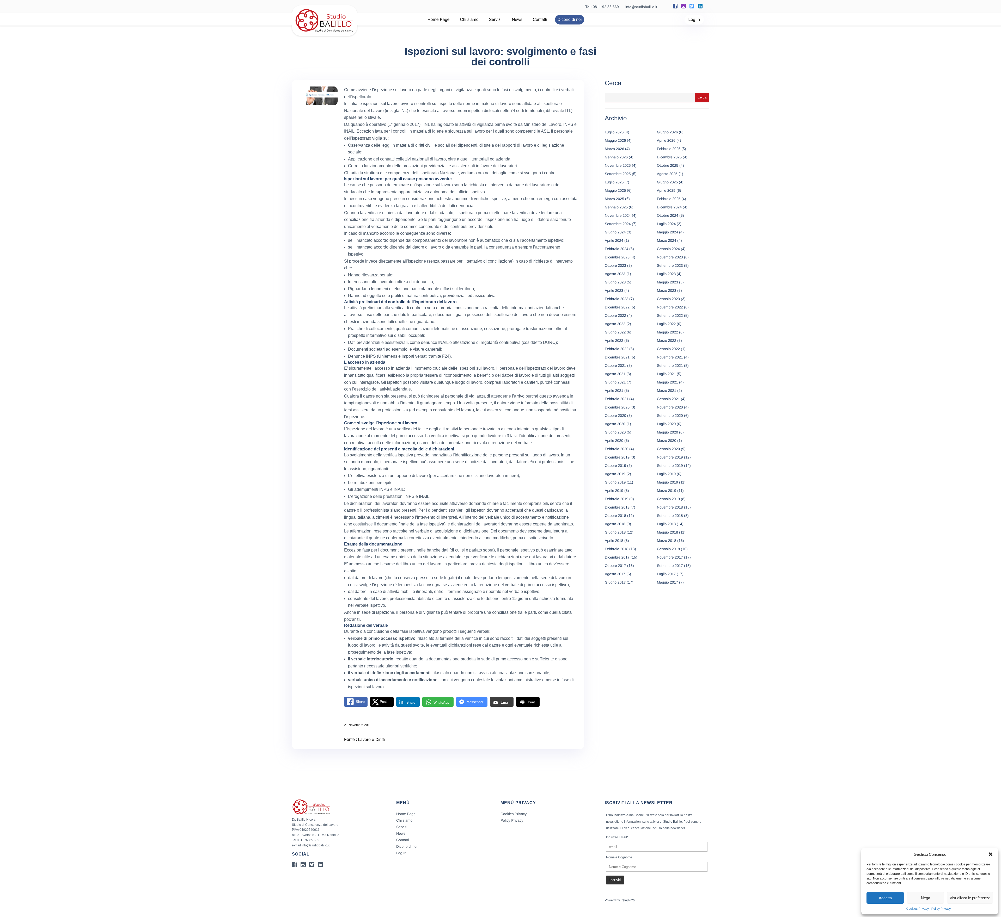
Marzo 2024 (666, 240)
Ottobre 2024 (667, 215)
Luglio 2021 (666, 374)
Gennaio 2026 (616, 157)
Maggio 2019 (667, 482)
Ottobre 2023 (615, 265)
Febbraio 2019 (616, 499)
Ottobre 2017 (615, 565)
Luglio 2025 (614, 182)
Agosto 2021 (615, 374)
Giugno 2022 (615, 332)
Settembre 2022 (670, 315)
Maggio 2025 (615, 190)
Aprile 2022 (614, 340)
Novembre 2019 (670, 457)
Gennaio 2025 (616, 207)
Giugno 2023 (615, 282)
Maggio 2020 (667, 432)
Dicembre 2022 (617, 307)
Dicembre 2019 (617, 457)
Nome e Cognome (619, 857)
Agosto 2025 (667, 174)
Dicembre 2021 (617, 357)
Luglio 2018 (666, 524)
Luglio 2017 (666, 574)
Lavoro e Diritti (371, 740)
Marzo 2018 (666, 540)
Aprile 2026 (666, 140)
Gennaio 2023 (668, 299)
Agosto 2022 (615, 324)
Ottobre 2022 (615, 315)
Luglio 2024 (666, 224)
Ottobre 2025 (667, 165)
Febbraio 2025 (668, 199)
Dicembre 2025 (669, 157)
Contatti (540, 19)
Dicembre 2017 (617, 557)
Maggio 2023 (667, 282)
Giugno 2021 (615, 382)
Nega (925, 898)
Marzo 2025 (614, 199)
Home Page (439, 19)
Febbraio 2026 (668, 149)
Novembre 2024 (618, 215)
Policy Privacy (941, 908)
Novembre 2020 (670, 407)
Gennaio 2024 (668, 249)
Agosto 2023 (615, 274)
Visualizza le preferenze (970, 898)
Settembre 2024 (618, 224)
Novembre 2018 (670, 507)
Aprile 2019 (614, 490)
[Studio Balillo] (325, 34)
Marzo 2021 (666, 390)
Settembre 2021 (670, 365)
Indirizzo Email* (617, 837)
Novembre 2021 (670, 357)
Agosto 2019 (615, 474)
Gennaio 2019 (668, 499)
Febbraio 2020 (616, 449)
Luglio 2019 (666, 474)
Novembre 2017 (670, 557)
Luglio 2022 (666, 324)
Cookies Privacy (917, 908)
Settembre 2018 (670, 515)
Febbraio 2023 (616, 299)
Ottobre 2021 (615, 365)
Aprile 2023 (614, 290)
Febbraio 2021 (616, 399)
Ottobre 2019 (615, 465)
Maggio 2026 (615, 140)
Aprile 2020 (614, 440)
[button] (990, 854)
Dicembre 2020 (617, 407)
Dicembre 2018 (617, 507)
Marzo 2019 (666, 490)
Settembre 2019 (670, 465)
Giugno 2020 (615, 432)
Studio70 (628, 900)
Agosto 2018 (615, 524)
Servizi (495, 19)
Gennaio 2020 (668, 449)
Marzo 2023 (666, 290)
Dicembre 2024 (669, 207)
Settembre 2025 (618, 174)
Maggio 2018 (667, 532)
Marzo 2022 (666, 340)
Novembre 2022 (670, 307)
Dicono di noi (570, 19)
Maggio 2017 (667, 582)
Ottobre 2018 (615, 515)
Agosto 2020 (615, 424)
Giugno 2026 (667, 132)
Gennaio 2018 (668, 549)
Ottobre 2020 (615, 415)
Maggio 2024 (667, 232)
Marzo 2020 (666, 440)
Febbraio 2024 (616, 249)
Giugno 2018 (615, 532)
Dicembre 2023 (617, 257)
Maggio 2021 (667, 382)
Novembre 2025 (618, 165)
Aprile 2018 (614, 540)
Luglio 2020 (666, 424)
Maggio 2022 (667, 332)
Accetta (885, 898)
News (517, 19)
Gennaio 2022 (668, 349)
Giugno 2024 (615, 232)
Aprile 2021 (614, 390)
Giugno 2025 (667, 182)
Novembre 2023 (670, 257)
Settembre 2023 (670, 265)
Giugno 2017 (615, 582)
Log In (694, 19)
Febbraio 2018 (616, 549)
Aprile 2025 (666, 190)
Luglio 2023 (666, 274)
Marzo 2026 (614, 149)
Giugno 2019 (615, 482)
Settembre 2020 (670, 415)
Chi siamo (469, 19)
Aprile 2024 (614, 240)
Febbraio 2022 (616, 349)
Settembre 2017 (670, 565)
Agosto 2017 (615, 574)
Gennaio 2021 (668, 399)
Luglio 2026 (614, 132)
